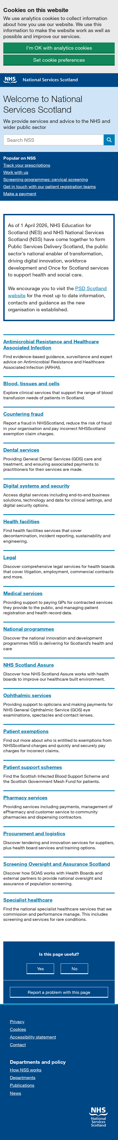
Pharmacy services (25, 797)
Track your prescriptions (26, 165)
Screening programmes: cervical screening (45, 179)
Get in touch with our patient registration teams (49, 186)
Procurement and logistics (34, 833)
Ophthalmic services (27, 695)
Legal (9, 557)
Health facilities (21, 521)
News (15, 1093)
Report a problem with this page (59, 992)
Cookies (18, 1029)
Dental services (21, 450)
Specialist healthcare (27, 900)
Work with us (15, 172)
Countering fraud (23, 414)
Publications (22, 1085)
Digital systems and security (36, 486)
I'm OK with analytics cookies (59, 48)
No (80, 968)
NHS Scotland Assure (28, 665)
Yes (45, 968)
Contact (18, 1044)
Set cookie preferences (59, 60)
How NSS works (25, 1069)
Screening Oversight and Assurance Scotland (56, 864)
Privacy (17, 1021)
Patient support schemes (32, 767)
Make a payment (19, 193)
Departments (22, 1077)
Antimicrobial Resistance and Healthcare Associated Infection (51, 344)
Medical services (23, 593)
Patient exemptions (26, 731)
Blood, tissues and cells (31, 383)
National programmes (28, 629)
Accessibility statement (33, 1036)
